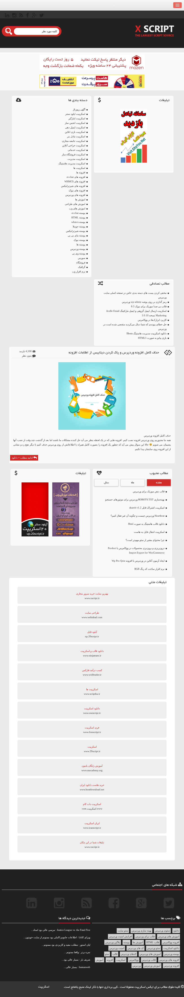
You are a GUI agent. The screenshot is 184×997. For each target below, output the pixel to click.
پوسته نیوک (79, 240)
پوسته (126, 942)
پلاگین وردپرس (112, 942)
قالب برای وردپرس (145, 936)
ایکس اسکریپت (144, 987)
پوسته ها (81, 244)
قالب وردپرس (149, 960)
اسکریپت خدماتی (76, 150)
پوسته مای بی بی (76, 235)
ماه (132, 482)
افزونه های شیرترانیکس (73, 186)
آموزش (99, 960)
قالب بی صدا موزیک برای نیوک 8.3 (148, 306)
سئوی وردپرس (162, 930)
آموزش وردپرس (152, 965)
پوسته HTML (78, 217)
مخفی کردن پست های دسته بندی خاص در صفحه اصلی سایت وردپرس (135, 295)
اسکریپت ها (79, 168)
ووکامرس (133, 960)
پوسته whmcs (78, 222)
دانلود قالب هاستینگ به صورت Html (146, 523)
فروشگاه (80, 262)
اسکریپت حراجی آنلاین (73, 145)
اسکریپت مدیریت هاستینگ (72, 163)
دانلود (176, 930)
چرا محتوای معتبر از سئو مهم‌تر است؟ (145, 540)
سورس (81, 258)
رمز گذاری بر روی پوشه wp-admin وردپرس (144, 302)
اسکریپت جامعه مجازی (73, 141)
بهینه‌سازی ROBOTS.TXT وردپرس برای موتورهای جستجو (134, 499)
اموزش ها (80, 199)
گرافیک (81, 267)
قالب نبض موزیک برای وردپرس (148, 491)
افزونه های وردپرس (75, 195)
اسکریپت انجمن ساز (75, 123)
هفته (159, 482)
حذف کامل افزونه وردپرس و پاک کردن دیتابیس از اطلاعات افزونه (114, 352)
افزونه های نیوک (77, 190)
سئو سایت (123, 930)
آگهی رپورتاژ (79, 109)
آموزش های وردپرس (150, 954)
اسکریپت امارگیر (76, 118)
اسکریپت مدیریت (76, 159)
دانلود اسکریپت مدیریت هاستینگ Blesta (146, 333)
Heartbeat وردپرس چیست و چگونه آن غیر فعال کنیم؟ (137, 515)
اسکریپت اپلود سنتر (75, 114)
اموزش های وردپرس (168, 936)
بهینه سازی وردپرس (141, 930)
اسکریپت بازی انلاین (75, 132)
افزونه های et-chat (76, 177)
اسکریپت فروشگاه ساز (73, 154)
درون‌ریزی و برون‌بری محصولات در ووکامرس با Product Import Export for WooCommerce (136, 550)
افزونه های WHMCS (74, 181)
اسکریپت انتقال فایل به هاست (149, 532)
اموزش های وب (77, 208)
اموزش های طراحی (75, 204)
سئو (107, 954)
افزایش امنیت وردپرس (120, 936)
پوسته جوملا (79, 226)
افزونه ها (80, 172)
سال (106, 482)
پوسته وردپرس (77, 249)
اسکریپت (120, 960)
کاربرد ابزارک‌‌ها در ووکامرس (152, 320)
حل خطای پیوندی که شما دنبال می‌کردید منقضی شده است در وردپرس (134, 326)
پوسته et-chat (78, 213)
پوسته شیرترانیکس (75, 231)
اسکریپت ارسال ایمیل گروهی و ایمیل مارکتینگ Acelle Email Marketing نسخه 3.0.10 (136, 313)
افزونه (110, 960)
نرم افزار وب (78, 271)
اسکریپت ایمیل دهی (75, 127)
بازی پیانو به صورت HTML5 (152, 338)
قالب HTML (152, 942)
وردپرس (136, 965)
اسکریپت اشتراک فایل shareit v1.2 (146, 507)
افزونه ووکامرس (170, 942)
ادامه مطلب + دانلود (22, 457)
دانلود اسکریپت (171, 948)
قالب (114, 954)
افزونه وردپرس (171, 965)
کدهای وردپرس (128, 954)
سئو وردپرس (153, 948)
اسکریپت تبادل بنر (76, 136)
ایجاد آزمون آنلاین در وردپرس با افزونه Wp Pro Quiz (138, 560)
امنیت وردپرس (116, 948)
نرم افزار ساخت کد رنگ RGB (149, 568)
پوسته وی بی (78, 253)
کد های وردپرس (135, 948)
